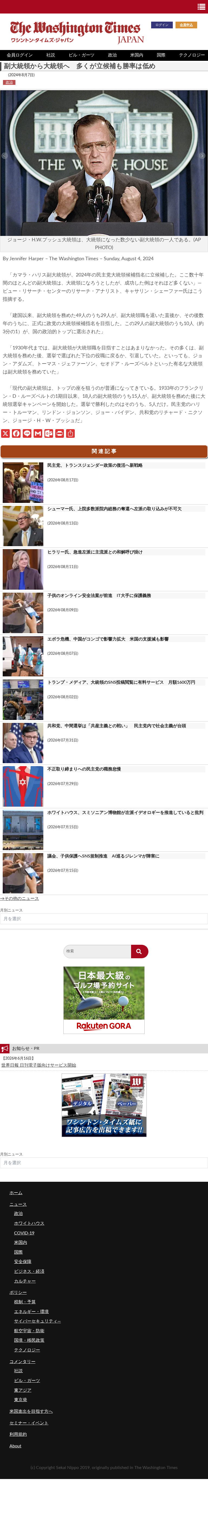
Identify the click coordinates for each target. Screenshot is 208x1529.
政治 (112, 55)
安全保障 (22, 1262)
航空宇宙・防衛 (29, 1331)
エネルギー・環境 (31, 1312)
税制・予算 (25, 1302)
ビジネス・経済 (29, 1271)
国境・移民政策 (29, 1340)
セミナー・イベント (28, 1423)
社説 (50, 55)
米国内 (136, 55)
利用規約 (18, 1434)
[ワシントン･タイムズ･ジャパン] (77, 31)
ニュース (18, 1204)
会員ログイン (20, 55)
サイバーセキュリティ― (37, 1321)
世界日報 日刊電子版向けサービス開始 (38, 1065)
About (15, 1446)
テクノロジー (27, 1350)
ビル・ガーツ (82, 55)
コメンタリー (22, 1362)
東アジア (22, 1390)
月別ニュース (11, 910)
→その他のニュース (19, 898)
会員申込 (186, 24)
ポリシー (18, 1292)
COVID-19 (24, 1233)
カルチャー (25, 1281)
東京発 (20, 1400)
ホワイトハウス (29, 1223)
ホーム (15, 1193)
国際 (161, 55)
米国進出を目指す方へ (31, 1411)
